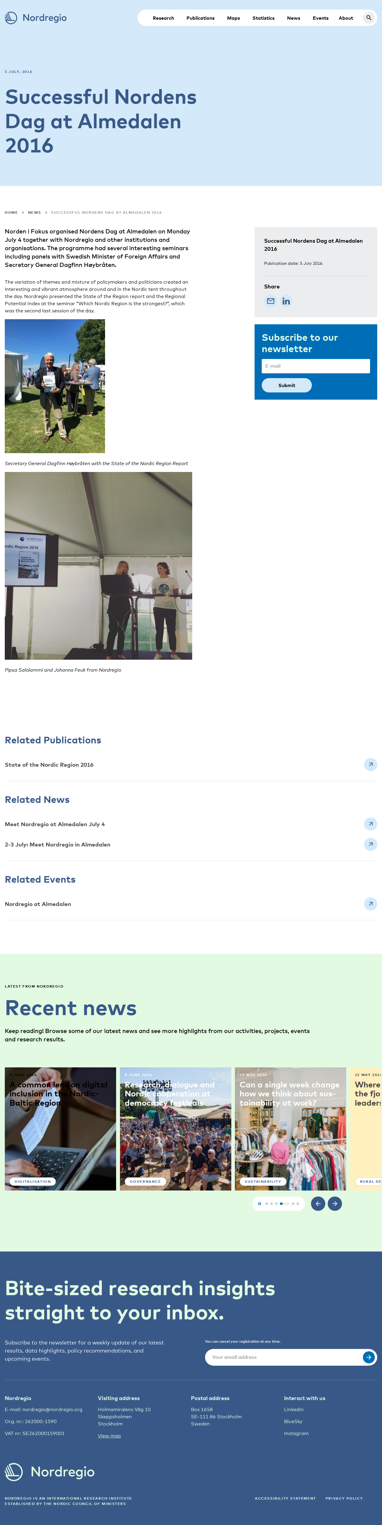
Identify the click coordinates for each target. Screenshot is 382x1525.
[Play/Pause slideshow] (259, 1203)
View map (109, 1436)
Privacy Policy (344, 1498)
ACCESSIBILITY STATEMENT (285, 1498)
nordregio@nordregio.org (52, 1409)
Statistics (263, 18)
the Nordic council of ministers (85, 1503)
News (293, 18)
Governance (145, 1181)
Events (321, 18)
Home (11, 212)
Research (163, 18)
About (346, 18)
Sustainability (263, 1181)
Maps (233, 18)
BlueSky (293, 1421)
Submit (286, 385)
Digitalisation (33, 1181)
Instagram (296, 1433)
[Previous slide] (318, 1204)
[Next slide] (335, 1204)
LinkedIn (294, 1409)
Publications (201, 18)
